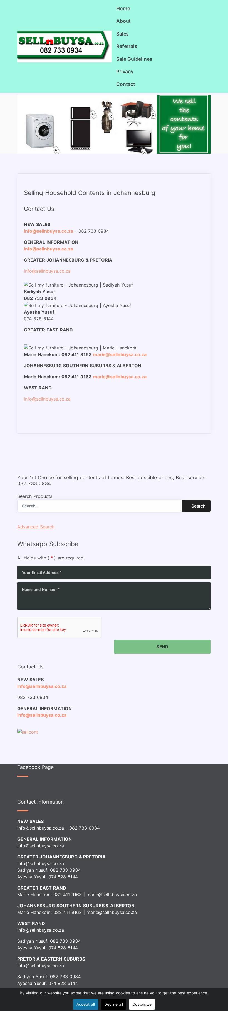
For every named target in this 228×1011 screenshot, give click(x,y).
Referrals (126, 46)
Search (198, 506)
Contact (125, 84)
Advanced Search (35, 526)
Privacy (124, 71)
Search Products (34, 496)
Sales (122, 34)
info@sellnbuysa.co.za (41, 686)
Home (123, 8)
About (123, 21)
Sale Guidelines (134, 59)
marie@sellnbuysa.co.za (111, 894)
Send (162, 646)
